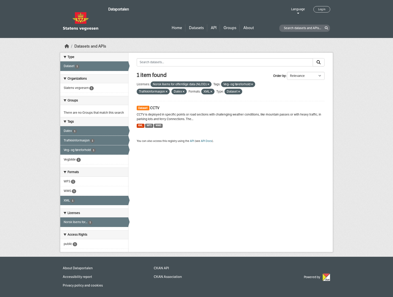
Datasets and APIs (90, 46)
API (214, 27)
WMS (158, 125)
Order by (279, 76)
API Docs (206, 141)
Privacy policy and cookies (83, 285)
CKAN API (161, 268)
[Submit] (319, 62)
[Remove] (208, 84)
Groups (230, 27)
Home (177, 27)
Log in (321, 9)
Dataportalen (118, 9)
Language (298, 9)
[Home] (67, 46)
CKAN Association (168, 277)
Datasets (196, 27)
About (248, 27)
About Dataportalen (78, 268)
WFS (149, 125)
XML (140, 125)
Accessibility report (77, 277)
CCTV (154, 108)
